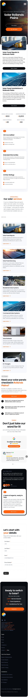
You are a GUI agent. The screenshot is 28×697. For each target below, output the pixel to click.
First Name (7, 542)
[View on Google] (4, 453)
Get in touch (14, 396)
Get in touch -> (14, 513)
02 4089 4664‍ (9, 629)
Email (6, 556)
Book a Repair (14, 68)
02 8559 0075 (7, 625)
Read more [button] (8, 461)
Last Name (7, 549)
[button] (25, 4)
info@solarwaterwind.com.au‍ (9, 630)
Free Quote (14, 25)
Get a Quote (14, 105)
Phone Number (8, 563)
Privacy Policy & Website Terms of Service (9, 693)
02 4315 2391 (9, 623)
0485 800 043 (11, 626)
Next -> (6, 574)
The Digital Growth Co (16, 690)
